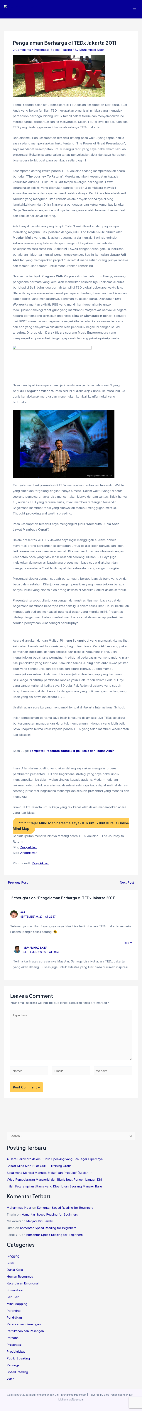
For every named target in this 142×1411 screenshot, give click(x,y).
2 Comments (22, 50)
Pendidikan (14, 1317)
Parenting (14, 1311)
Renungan (14, 1365)
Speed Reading (61, 50)
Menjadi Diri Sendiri (39, 1221)
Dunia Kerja (15, 1270)
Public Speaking (18, 1358)
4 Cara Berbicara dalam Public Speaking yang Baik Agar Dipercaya (55, 1159)
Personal (13, 1338)
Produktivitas (16, 1351)
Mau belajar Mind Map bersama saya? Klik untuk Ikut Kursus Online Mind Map (71, 826)
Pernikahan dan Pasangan (25, 1331)
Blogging (13, 1256)
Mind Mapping (17, 1304)
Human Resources (20, 1276)
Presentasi (41, 50)
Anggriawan (28, 853)
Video (10, 1379)
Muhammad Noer (35, 947)
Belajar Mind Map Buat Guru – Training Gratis (39, 1166)
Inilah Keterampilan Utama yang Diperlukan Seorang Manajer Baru (54, 1186)
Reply (128, 943)
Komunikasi (15, 1290)
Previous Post (16, 882)
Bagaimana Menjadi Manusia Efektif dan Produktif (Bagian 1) (49, 1173)
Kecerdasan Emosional (22, 1283)
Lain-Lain (13, 1297)
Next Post (129, 882)
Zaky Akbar (28, 847)
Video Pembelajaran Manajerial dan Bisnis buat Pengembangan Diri (54, 1179)
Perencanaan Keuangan (24, 1324)
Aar (22, 912)
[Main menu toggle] (134, 9)
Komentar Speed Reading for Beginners (65, 1207)
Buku (10, 1263)
